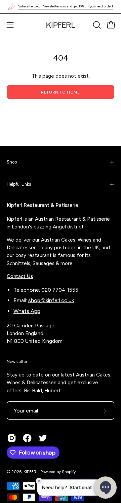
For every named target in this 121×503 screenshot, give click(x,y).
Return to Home (60, 92)
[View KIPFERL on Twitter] (43, 438)
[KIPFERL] (60, 25)
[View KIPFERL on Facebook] (27, 438)
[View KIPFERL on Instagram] (12, 438)
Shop (12, 162)
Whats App (26, 311)
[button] (96, 25)
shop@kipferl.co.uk (51, 300)
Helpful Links (19, 184)
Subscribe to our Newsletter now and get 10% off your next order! (65, 6)
